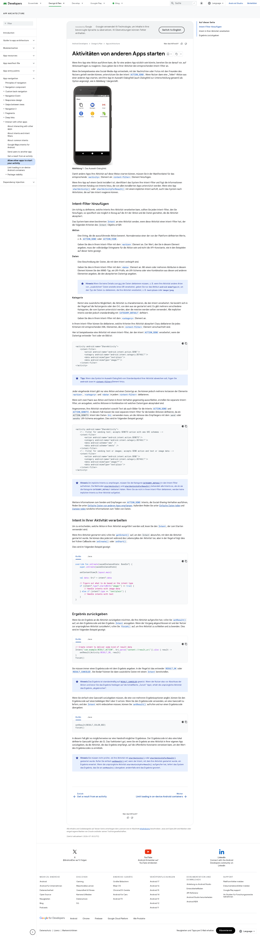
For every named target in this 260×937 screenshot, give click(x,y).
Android (43, 881)
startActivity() (81, 189)
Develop (76, 3)
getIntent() (122, 535)
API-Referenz (192, 893)
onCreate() (102, 541)
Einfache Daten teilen (169, 505)
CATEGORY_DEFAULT (128, 313)
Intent (111, 221)
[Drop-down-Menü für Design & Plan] (65, 3)
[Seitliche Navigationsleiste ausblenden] (32, 932)
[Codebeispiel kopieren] (186, 343)
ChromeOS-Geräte (121, 890)
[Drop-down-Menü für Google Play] (105, 3)
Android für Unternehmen (51, 886)
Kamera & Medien (84, 894)
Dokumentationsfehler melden (236, 886)
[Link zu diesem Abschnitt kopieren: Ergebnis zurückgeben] (110, 614)
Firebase (98, 918)
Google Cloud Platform (118, 918)
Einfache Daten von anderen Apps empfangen (110, 505)
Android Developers (80, 43)
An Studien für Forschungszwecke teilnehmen (238, 895)
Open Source (45, 894)
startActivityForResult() (110, 189)
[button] (16, 40)
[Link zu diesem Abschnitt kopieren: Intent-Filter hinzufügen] (111, 204)
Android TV (118, 899)
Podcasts (43, 907)
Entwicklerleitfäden (195, 888)
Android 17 (154, 881)
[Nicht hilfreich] (186, 44)
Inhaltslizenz (145, 829)
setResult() (179, 620)
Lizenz (57, 930)
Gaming (80, 881)
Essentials (33, 3)
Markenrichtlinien (69, 930)
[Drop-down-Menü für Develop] (83, 3)
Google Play (96, 3)
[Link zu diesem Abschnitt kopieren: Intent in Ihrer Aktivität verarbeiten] (129, 520)
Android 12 (154, 903)
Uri (120, 284)
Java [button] (90, 556)
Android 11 (154, 907)
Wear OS (117, 886)
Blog (117, 3)
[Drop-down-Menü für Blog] (123, 3)
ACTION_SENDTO (81, 412)
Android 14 (154, 894)
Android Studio (236, 3)
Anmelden (252, 3)
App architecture (14, 13)
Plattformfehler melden (233, 881)
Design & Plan (55, 3)
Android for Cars (120, 894)
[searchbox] (18, 23)
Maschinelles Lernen (85, 886)
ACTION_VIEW (109, 239)
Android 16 (154, 886)
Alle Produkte (139, 918)
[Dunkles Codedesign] (182, 343)
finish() (125, 626)
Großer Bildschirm (121, 881)
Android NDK (192, 901)
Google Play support (231, 890)
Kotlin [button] (78, 556)
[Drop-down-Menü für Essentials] (42, 3)
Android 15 (154, 890)
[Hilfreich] (182, 44)
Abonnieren (225, 930)
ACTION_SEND (137, 74)
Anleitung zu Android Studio (199, 884)
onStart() (121, 541)
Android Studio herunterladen (199, 897)
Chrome (86, 918)
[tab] (78, 556)
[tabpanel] (130, 582)
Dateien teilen (79, 509)
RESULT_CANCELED (81, 672)
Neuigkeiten (45, 899)
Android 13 (154, 899)
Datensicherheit (46, 890)
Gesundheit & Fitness (85, 890)
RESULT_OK (171, 668)
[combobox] (183, 3)
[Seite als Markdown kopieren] (176, 54)
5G (77, 903)
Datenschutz (81, 899)
